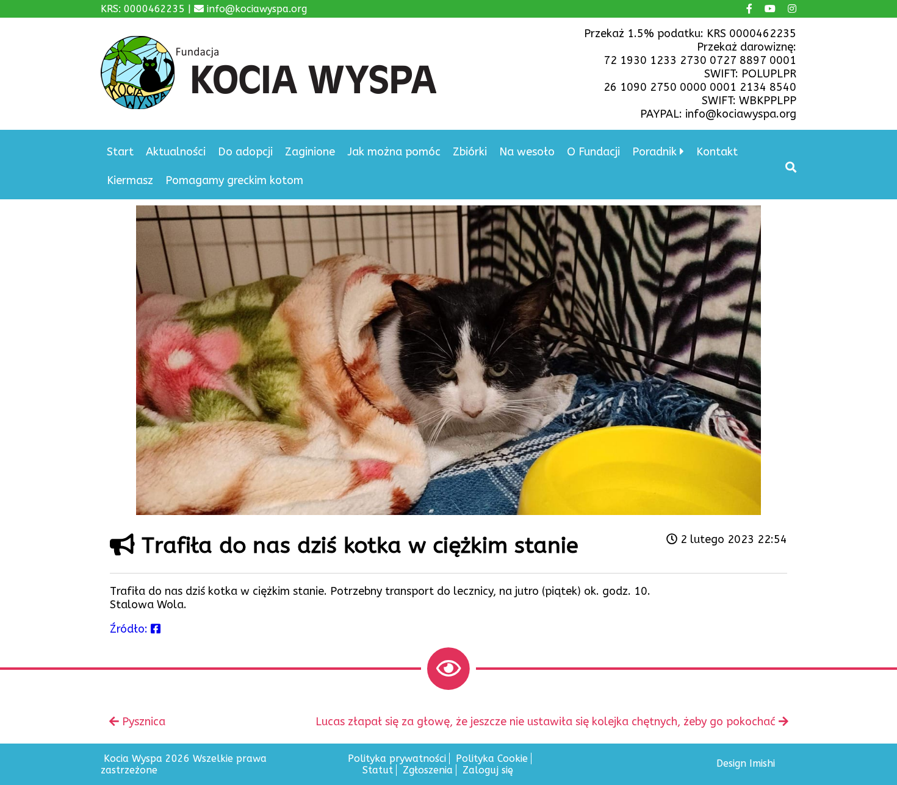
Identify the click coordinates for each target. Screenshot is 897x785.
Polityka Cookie (492, 758)
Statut (377, 770)
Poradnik (654, 151)
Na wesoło (527, 151)
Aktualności (176, 151)
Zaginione (310, 151)
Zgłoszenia (428, 770)
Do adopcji (245, 151)
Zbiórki (470, 151)
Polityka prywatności (397, 758)
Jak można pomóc (394, 151)
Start (120, 151)
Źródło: (130, 629)
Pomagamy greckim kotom (234, 180)
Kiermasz (130, 180)
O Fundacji (593, 151)
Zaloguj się (488, 770)
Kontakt (717, 151)
